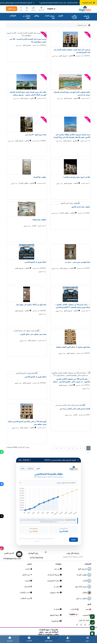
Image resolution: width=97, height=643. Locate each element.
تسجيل (33, 10)
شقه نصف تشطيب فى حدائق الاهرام (33, 334)
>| (88, 452)
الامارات (74, 609)
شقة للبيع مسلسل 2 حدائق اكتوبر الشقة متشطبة (73, 347)
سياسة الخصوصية (53, 580)
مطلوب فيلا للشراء (39, 177)
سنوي (22, 468)
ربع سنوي (30, 468)
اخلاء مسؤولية (55, 592)
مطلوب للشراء (74, 16)
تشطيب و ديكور (26, 16)
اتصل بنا (57, 586)
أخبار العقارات (87, 2)
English (50, 9)
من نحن (57, 569)
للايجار (60, 15)
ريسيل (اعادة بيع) (50, 16)
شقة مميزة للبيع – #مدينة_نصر (35, 134)
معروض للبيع (86, 16)
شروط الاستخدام (54, 575)
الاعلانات (29, 641)
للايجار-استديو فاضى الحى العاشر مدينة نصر (75, 408)
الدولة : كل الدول (84, 620)
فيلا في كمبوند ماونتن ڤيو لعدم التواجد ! (76, 177)
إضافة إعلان (48, 641)
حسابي (28, 569)
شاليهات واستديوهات (39, 219)
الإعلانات (12, 15)
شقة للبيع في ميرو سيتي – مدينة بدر (77, 262)
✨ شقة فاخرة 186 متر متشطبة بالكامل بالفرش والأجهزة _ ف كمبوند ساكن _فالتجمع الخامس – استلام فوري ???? (71, 381)
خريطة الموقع (55, 615)
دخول (27, 10)
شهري (38, 468)
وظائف (36, 15)
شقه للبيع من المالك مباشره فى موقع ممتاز (31, 304)
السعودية (86, 615)
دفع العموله (55, 621)
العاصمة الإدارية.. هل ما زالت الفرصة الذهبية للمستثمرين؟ (63, 2)
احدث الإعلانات (81, 25)
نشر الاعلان (11, 9)
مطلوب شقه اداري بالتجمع (81, 207)
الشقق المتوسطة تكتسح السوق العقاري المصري (20, 2)
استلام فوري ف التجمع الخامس (35, 262)
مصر (87, 609)
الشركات (27, 586)
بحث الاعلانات (25, 598)
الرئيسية (9, 641)
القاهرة (71, 56)
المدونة (27, 580)
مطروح (76, 98)
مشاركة (73, 539)
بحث (20, 10)
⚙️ (92, 628)
